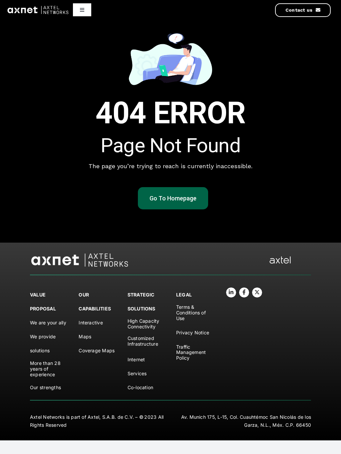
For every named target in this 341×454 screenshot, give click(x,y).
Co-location (141, 387)
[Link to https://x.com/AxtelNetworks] (257, 292)
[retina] (80, 255)
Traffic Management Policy (191, 352)
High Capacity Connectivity (144, 323)
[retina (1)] (280, 259)
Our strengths (45, 387)
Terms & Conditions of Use (191, 312)
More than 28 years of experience (45, 368)
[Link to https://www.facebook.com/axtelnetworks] (244, 292)
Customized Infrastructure (143, 341)
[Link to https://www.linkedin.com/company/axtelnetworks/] (231, 292)
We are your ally (48, 322)
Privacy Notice (192, 332)
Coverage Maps (97, 350)
